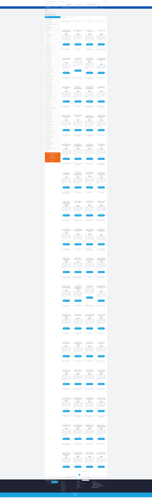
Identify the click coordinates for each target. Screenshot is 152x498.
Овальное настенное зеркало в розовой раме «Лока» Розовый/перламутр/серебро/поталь (101, 426)
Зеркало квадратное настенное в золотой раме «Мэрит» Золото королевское (101, 287)
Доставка (46, 1)
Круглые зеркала (48, 48)
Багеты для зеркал (48, 67)
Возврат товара (78, 485)
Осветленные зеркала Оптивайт (50, 131)
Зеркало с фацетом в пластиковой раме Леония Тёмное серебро (66, 174)
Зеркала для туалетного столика (50, 97)
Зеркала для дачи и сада (49, 89)
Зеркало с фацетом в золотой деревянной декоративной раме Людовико (66, 145)
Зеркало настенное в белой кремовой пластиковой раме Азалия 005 (66, 88)
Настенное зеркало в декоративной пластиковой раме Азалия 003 (66, 259)
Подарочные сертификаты (80, 487)
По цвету (47, 32)
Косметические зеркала (49, 121)
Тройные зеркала (48, 144)
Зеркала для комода (49, 94)
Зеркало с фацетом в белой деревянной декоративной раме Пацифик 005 (66, 116)
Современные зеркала (49, 141)
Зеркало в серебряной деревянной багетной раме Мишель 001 (89, 59)
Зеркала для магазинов (49, 95)
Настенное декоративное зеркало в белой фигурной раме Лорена (78, 230)
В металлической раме (63, 488)
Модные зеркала (48, 126)
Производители (78, 486)
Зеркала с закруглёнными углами (51, 107)
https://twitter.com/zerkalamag (96, 484)
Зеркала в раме (63, 485)
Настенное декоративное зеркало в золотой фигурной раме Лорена (89, 230)
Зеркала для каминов (49, 92)
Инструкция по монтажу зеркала (81, 483)
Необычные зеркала (49, 29)
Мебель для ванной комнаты (50, 124)
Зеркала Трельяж (48, 114)
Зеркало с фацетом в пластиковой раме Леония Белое (101, 145)
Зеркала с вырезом (48, 43)
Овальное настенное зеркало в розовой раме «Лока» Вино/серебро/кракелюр (89, 426)
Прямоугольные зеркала (49, 50)
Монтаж (52, 1)
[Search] (94, 7)
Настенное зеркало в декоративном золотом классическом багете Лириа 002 (89, 259)
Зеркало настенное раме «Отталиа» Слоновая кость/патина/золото (101, 371)
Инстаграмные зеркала (49, 20)
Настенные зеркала (63, 491)
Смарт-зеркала (48, 139)
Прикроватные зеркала (49, 136)
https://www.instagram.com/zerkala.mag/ (97, 485)
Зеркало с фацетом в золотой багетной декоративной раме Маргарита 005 (101, 116)
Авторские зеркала (48, 65)
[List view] (104, 17)
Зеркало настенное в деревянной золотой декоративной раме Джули (78, 88)
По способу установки (49, 35)
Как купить (54, 1)
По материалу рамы (49, 34)
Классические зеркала (49, 119)
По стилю (47, 37)
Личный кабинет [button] (105, 1)
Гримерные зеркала (48, 22)
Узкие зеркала (48, 146)
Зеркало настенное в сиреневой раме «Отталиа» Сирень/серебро (66, 371)
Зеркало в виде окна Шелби (101, 30)
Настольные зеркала (49, 127)
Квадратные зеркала (49, 53)
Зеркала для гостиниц (49, 85)
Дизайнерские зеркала (49, 27)
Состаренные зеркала (49, 60)
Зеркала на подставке (49, 104)
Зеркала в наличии (48, 80)
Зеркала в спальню (48, 47)
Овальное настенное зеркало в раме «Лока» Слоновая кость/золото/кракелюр (78, 426)
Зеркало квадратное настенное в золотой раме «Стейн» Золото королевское (66, 315)
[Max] (1, 497)
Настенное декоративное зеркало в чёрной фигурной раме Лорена (101, 230)
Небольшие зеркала (49, 129)
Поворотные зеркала (49, 134)
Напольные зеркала (48, 57)
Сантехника (47, 149)
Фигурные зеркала (48, 62)
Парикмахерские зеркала (49, 132)
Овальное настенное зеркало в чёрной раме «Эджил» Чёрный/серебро (77, 454)
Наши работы (62, 1)
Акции (77, 488)
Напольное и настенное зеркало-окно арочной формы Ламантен (66, 230)
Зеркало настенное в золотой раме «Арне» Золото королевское (101, 315)
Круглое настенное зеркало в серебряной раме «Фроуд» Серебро (89, 399)
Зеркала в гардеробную (49, 75)
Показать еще (84, 471)
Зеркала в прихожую (49, 45)
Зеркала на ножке (48, 102)
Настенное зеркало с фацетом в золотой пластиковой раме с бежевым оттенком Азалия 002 (66, 287)
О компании (58, 1)
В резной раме (48, 40)
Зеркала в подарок (48, 82)
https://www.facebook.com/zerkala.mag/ (97, 483)
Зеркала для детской (49, 90)
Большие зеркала (48, 55)
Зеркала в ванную (48, 25)
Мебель (47, 151)
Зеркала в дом (48, 77)
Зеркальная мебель (48, 117)
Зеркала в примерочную (49, 84)
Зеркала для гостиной (49, 87)
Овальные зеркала (48, 52)
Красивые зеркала (48, 122)
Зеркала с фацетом (48, 112)
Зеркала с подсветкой (49, 19)
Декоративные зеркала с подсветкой (51, 24)
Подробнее (52, 160)
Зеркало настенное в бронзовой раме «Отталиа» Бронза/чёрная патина (89, 315)
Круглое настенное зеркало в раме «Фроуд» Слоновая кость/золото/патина (78, 399)
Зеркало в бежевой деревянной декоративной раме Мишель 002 (66, 31)
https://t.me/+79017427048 (95, 486)
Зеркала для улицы (48, 99)
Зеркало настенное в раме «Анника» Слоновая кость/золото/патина (78, 343)
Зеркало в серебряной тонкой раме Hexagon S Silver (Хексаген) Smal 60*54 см (101, 59)
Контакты (66, 1)
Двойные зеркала (48, 72)
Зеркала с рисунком (48, 109)
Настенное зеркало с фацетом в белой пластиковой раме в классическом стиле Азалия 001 (101, 259)
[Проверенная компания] (95, 487)
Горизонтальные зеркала (49, 70)
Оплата (49, 1)
